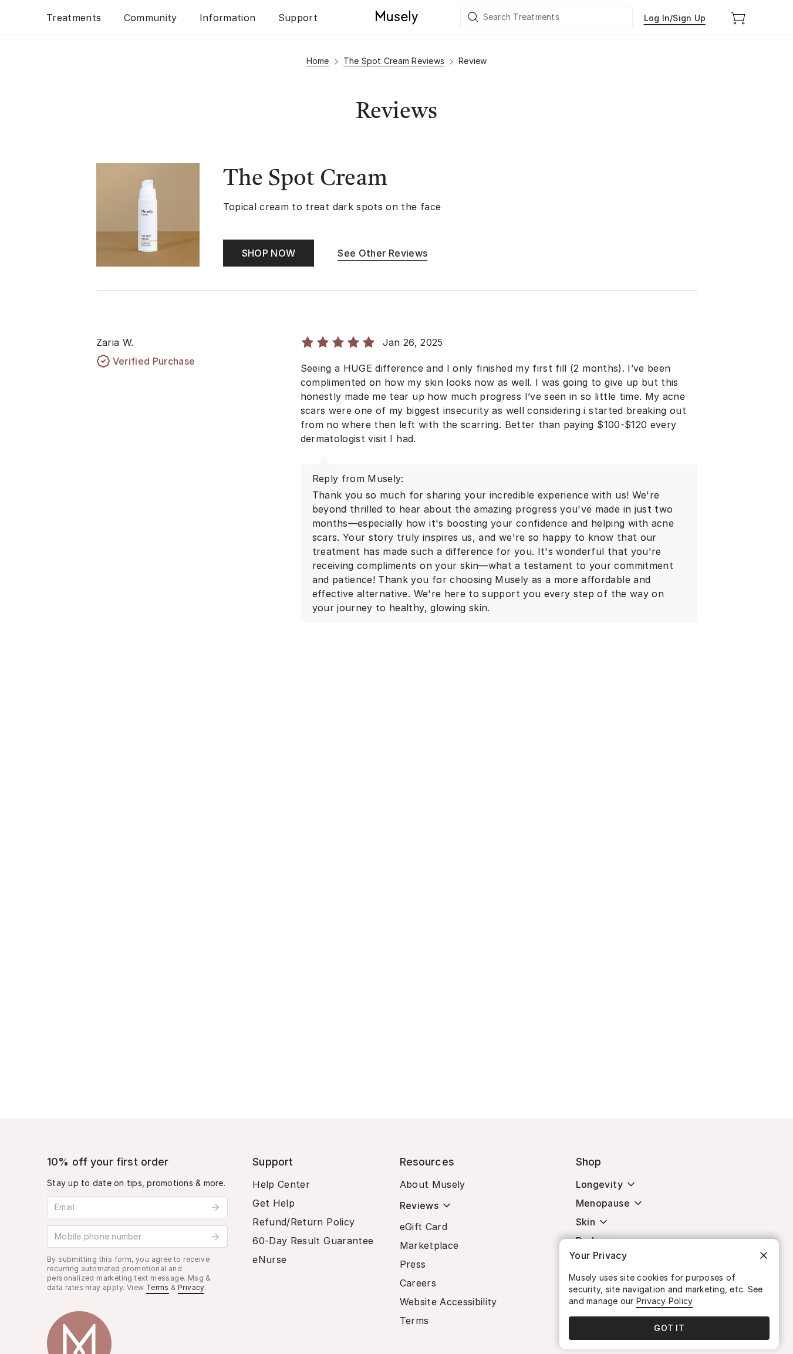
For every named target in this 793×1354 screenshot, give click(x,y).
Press (413, 1264)
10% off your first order (108, 1162)
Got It (669, 1328)
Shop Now (269, 253)
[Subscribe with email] (215, 1207)
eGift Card (424, 1226)
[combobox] (547, 17)
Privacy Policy (664, 1301)
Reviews (419, 1205)
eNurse (269, 1259)
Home (317, 61)
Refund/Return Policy (303, 1222)
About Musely (432, 1184)
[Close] (764, 1255)
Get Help (273, 1203)
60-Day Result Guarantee (312, 1241)
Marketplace (429, 1245)
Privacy (191, 1287)
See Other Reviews (382, 253)
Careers (418, 1283)
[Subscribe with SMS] (215, 1236)
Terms (157, 1287)
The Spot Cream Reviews (394, 61)
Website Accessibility (448, 1302)
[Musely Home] (397, 18)
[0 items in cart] (738, 17)
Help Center (281, 1184)
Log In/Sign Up (675, 18)
